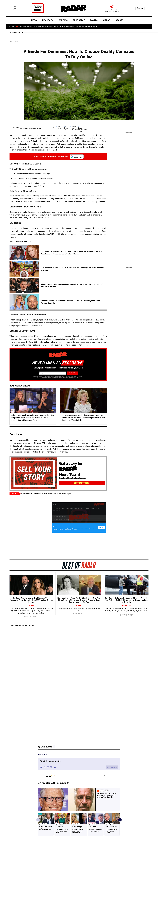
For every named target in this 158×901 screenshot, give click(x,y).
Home (11, 41)
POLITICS (63, 20)
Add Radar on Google (80, 129)
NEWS (34, 20)
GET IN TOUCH (82, 483)
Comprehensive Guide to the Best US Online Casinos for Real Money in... (46, 493)
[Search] (15, 9)
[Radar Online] (73, 8)
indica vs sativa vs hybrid (92, 339)
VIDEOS (106, 20)
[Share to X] (66, 127)
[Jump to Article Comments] (53, 127)
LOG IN (140, 8)
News (17, 41)
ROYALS (94, 20)
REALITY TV (47, 20)
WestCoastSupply (70, 141)
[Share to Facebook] (59, 127)
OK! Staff (16, 127)
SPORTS (119, 20)
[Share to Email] (80, 127)
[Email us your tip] (38, 12)
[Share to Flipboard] (73, 127)
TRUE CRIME (79, 20)
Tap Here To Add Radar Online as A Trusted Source (50, 156)
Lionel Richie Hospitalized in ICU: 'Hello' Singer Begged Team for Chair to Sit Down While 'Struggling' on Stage (111, 26)
